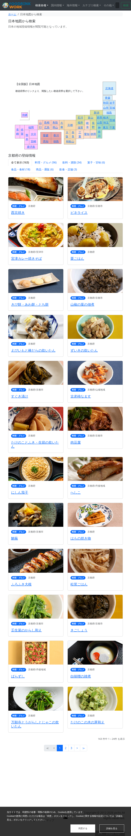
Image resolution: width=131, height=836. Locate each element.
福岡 (31, 127)
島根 (47, 122)
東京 (105, 127)
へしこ (75, 492)
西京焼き (18, 212)
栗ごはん (77, 258)
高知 (45, 141)
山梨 (99, 122)
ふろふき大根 (21, 584)
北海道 (109, 88)
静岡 (93, 134)
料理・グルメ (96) (46, 162)
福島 (109, 112)
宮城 (112, 108)
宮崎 (33, 141)
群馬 (99, 117)
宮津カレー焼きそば (26, 258)
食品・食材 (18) (20, 169)
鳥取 (55, 122)
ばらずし (18, 676)
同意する (82, 828)
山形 (106, 108)
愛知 (87, 134)
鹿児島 (31, 147)
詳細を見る (111, 828)
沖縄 (24, 115)
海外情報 (72, 5)
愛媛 (45, 135)
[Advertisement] (65, 55)
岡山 (55, 127)
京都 (70, 125)
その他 (108, 5)
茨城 (112, 120)
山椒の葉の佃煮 (82, 304)
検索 (126, 5)
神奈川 (99, 132)
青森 (107, 98)
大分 (33, 134)
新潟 (96, 112)
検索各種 (40, 5)
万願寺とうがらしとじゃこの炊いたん (35, 724)
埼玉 (106, 122)
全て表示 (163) (20, 162)
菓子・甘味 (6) (96, 162)
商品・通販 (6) (45, 169)
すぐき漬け (19, 396)
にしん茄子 (19, 492)
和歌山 (70, 141)
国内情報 (56, 5)
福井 (80, 122)
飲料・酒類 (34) (72, 162)
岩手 (112, 103)
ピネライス (79, 212)
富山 (90, 117)
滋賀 (80, 127)
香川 (56, 135)
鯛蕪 (14, 538)
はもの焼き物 (80, 538)
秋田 (106, 103)
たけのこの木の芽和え (87, 722)
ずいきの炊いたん (84, 350)
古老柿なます (80, 396)
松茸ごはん (79, 584)
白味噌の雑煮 (80, 676)
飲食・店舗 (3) (68, 169)
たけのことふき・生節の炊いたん (35, 444)
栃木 (106, 117)
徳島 (56, 141)
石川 (80, 117)
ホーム (12, 14)
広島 (47, 127)
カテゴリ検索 (90, 5)
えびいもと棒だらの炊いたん (33, 350)
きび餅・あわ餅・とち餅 (30, 304)
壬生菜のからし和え (26, 630)
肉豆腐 (75, 442)
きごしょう (79, 630)
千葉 (112, 127)
